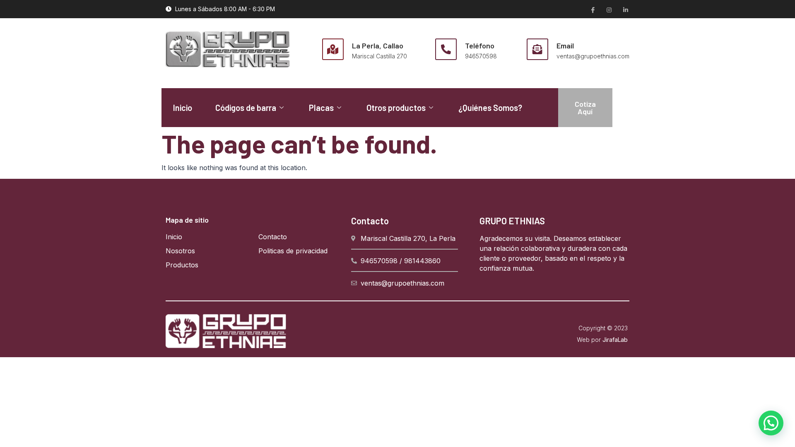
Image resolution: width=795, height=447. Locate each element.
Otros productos (396, 108)
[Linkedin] (625, 9)
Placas (321, 108)
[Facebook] (592, 9)
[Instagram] (609, 9)
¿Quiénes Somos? (490, 108)
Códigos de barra (245, 108)
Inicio (182, 108)
